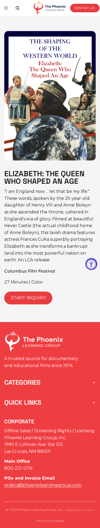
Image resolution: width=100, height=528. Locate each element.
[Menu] (6, 8)
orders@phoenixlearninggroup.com (43, 485)
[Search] (17, 8)
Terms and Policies (50, 521)
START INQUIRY (28, 297)
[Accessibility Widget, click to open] (91, 264)
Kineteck (89, 510)
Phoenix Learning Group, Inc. (41, 510)
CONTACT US (84, 8)
